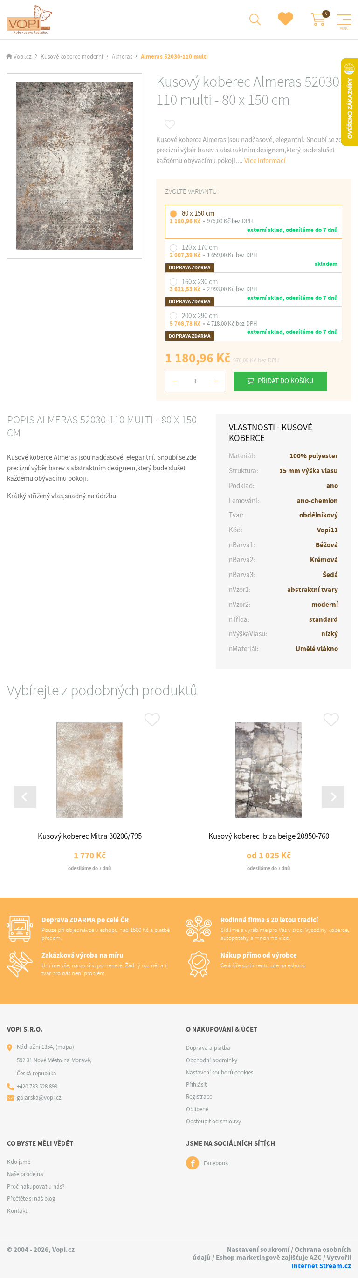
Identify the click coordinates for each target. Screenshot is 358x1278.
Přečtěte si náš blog (31, 1199)
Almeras (122, 56)
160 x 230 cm (200, 281)
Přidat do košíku (286, 381)
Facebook (216, 1163)
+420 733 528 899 (37, 1086)
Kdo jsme (18, 1162)
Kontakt (17, 1211)
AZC (316, 1257)
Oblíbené (197, 1109)
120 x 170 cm (200, 247)
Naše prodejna (25, 1174)
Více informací (265, 160)
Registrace (199, 1097)
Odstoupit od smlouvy (213, 1121)
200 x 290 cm (200, 315)
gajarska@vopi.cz (39, 1097)
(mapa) (64, 1047)
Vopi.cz (23, 56)
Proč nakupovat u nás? (36, 1186)
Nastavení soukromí (258, 1249)
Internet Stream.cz (321, 1266)
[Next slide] (333, 797)
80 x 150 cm (198, 213)
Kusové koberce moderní (72, 56)
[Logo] (31, 19)
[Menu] (344, 19)
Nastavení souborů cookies (219, 1072)
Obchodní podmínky (211, 1060)
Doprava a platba (208, 1048)
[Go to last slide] (25, 797)
